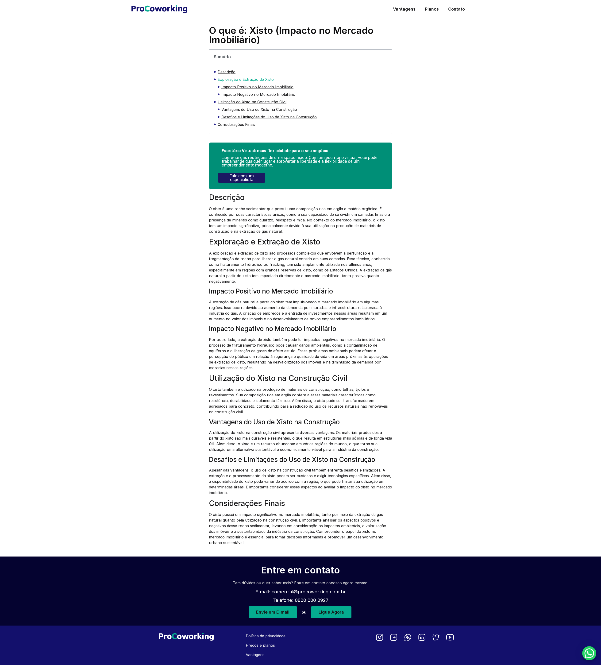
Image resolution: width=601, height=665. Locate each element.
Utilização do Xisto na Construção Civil (252, 102)
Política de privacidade (265, 636)
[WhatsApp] (408, 637)
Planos (432, 9)
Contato (456, 9)
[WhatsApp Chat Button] (589, 653)
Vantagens (404, 9)
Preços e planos (260, 645)
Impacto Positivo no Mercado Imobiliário (257, 87)
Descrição (226, 72)
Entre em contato (300, 570)
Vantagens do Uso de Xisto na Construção (259, 109)
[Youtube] (450, 637)
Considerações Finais (236, 124)
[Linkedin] (422, 637)
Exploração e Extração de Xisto (246, 79)
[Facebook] (393, 637)
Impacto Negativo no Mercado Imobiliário (258, 94)
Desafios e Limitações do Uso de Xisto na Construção (269, 117)
